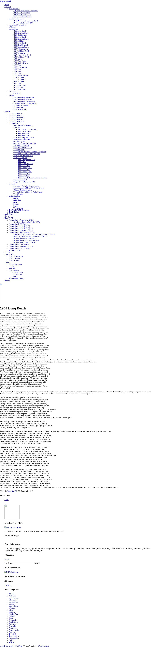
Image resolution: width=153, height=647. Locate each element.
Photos (6, 262)
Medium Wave (14, 614)
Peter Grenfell (12, 491)
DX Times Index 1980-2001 (23, 23)
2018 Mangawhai (19, 89)
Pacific (15, 206)
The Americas (18, 208)
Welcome (12, 27)
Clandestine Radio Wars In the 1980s (26, 222)
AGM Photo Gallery (20, 105)
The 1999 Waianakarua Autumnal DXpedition (29, 152)
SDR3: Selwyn (14, 258)
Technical (12, 634)
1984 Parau (17, 71)
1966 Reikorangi (19, 53)
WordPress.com (43, 646)
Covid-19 (16, 93)
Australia (16, 127)
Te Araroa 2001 (19, 150)
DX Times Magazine (16, 19)
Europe (16, 204)
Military (12, 616)
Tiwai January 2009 (25, 168)
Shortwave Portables (16, 278)
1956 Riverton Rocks (21, 33)
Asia (15, 202)
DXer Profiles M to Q (16, 117)
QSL (15, 276)
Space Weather (14, 630)
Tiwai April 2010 (24, 174)
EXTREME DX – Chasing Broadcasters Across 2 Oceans (34, 234)
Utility (11, 640)
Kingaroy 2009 (23, 136)
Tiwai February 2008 (25, 164)
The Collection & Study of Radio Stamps (28, 192)
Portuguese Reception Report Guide (26, 186)
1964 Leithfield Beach (21, 51)
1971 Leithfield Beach (21, 57)
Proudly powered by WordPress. (11, 646)
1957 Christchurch (20, 35)
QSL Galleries (14, 270)
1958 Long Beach (19, 37)
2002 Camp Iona (19, 81)
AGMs (11, 95)
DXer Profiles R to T (16, 119)
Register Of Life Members (22, 17)
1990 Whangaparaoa (20, 75)
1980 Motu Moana (20, 67)
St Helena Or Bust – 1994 (22, 148)
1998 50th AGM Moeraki (22, 99)
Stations (12, 632)
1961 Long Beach (19, 43)
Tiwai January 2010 (25, 172)
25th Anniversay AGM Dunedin (24, 103)
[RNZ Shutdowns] (11, 572)
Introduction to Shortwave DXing (21, 246)
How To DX (9, 218)
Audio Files (8, 214)
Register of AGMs (19, 109)
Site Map (7, 585)
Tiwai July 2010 (23, 176)
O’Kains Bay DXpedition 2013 (24, 144)
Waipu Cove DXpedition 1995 (24, 182)
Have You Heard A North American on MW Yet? (30, 236)
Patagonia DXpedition (21, 146)
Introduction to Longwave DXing (21, 230)
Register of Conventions (17, 25)
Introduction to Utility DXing (19, 248)
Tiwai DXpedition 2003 (26, 160)
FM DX (12, 608)
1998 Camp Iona (19, 79)
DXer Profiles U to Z (16, 121)
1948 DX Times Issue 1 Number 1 (25, 21)
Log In (6, 559)
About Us (7, 7)
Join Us (7, 252)
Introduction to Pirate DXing (19, 244)
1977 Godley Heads (20, 63)
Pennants (12, 268)
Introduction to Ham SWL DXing (21, 228)
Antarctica (17, 200)
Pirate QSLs (17, 274)
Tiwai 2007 (22, 162)
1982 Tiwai (17, 69)
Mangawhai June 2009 (21, 140)
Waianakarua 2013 (20, 180)
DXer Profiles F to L (16, 115)
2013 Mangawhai (19, 85)
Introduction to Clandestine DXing (21, 220)
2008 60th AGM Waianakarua (24, 101)
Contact (7, 216)
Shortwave (13, 628)
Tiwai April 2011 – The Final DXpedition (32, 178)
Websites (12, 642)
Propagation (13, 620)
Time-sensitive (14, 636)
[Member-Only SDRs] (12, 527)
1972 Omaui (17, 59)
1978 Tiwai (17, 65)
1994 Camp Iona (19, 77)
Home (6, 5)
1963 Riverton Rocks (21, 47)
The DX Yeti (18, 194)
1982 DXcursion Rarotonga (23, 125)
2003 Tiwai (17, 83)
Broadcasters (13, 598)
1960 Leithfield (18, 41)
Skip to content (5, 1)
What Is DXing (14, 250)
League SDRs (9, 254)
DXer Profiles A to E (16, 113)
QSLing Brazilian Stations (22, 190)
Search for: (8, 563)
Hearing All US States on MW (24, 242)
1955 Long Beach (19, 31)
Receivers (12, 624)
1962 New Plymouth (20, 45)
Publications (13, 622)
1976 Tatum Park (19, 61)
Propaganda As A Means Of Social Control (28, 188)
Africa (15, 198)
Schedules (12, 626)
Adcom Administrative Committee (25, 11)
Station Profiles (14, 196)
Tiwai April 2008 (24, 166)
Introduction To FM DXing (18, 224)
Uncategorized (14, 638)
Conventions (13, 29)
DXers (11, 266)
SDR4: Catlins (14, 260)
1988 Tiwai (17, 73)
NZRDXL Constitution (21, 13)
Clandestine (13, 600)
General (12, 184)
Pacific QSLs (18, 272)
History (7, 280)
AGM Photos (18, 107)
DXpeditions (13, 123)
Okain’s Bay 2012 (19, 142)
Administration (14, 9)
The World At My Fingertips (19, 210)
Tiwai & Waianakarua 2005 (23, 156)
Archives (12, 91)
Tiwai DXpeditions (20, 158)
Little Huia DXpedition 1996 (23, 138)
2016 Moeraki (18, 87)
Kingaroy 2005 (23, 133)
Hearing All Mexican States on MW (26, 240)
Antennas (12, 596)
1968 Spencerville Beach (22, 55)
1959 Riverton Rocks (21, 39)
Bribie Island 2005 (24, 131)
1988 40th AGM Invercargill (23, 97)
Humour (12, 612)
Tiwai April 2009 (24, 170)
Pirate (11, 618)
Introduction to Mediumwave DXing (22, 232)
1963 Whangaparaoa (20, 49)
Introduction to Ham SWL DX (20, 226)
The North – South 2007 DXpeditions (26, 154)
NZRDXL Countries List (22, 15)
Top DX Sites (14, 212)
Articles (7, 111)
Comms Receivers (15, 264)
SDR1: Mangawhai (16, 256)
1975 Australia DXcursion (27, 129)
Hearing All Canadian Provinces (24, 238)
